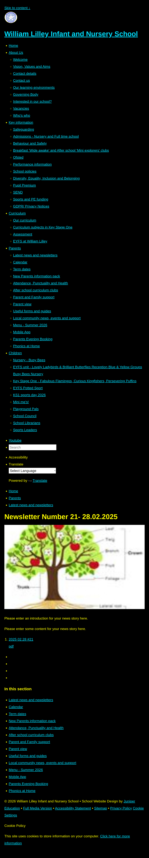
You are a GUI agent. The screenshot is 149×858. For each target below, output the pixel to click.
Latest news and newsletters (31, 505)
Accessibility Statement (73, 808)
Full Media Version (37, 808)
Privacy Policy (121, 808)
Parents (15, 498)
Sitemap (100, 808)
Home (13, 491)
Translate (40, 481)
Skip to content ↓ (17, 8)
